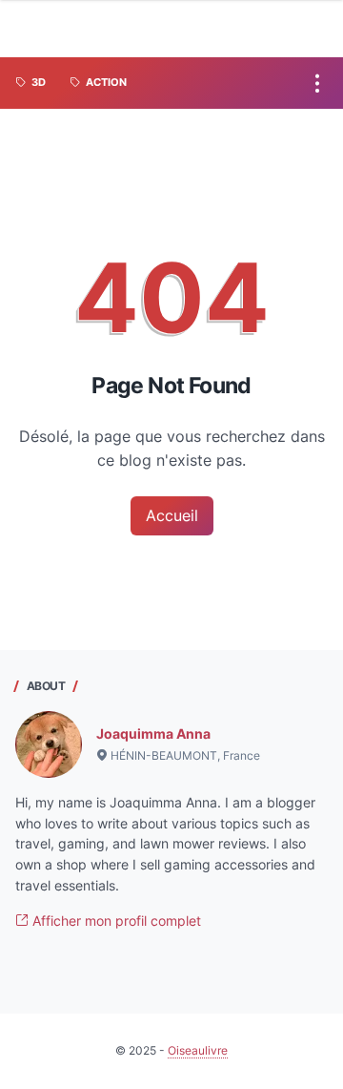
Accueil (172, 515)
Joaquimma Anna (153, 733)
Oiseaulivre (198, 1050)
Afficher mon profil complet (115, 920)
